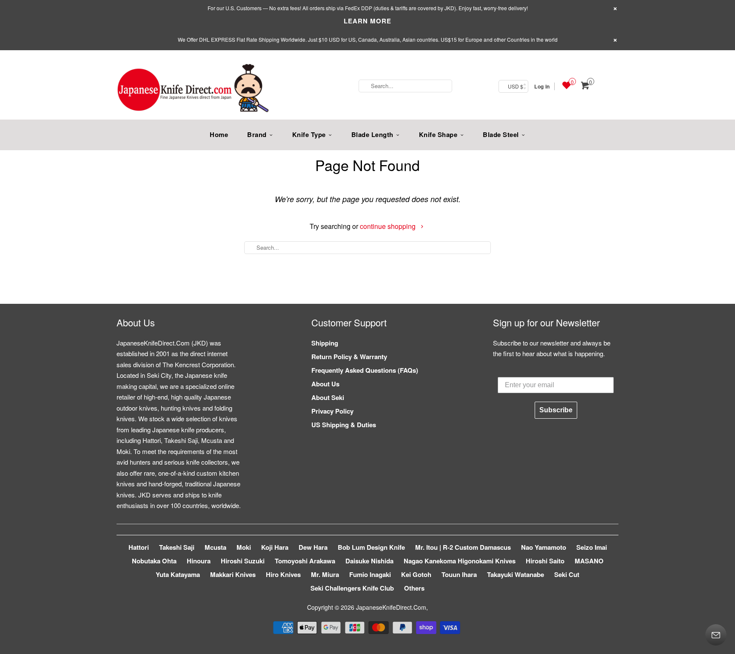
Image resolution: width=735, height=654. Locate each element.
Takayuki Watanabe (515, 574)
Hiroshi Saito (545, 560)
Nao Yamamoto (543, 547)
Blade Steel (501, 134)
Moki (243, 547)
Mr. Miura (325, 574)
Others (414, 588)
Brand (257, 134)
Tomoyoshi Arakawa (305, 560)
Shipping (324, 343)
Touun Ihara (459, 574)
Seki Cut (566, 574)
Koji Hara (274, 547)
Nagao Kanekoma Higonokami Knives (460, 560)
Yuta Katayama (178, 574)
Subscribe (556, 410)
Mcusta (215, 547)
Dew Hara (313, 547)
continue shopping (388, 226)
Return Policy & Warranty (349, 356)
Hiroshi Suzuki (243, 560)
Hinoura (199, 560)
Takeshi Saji (176, 547)
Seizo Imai (591, 547)
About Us (325, 383)
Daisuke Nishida (369, 560)
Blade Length (372, 134)
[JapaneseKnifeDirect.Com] (193, 89)
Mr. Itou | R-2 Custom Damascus (463, 547)
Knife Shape (438, 134)
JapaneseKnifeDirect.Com (391, 607)
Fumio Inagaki (370, 574)
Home (219, 134)
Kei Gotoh (416, 574)
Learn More (367, 21)
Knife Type (309, 134)
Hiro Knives (283, 574)
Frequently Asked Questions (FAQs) (364, 370)
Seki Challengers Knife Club (352, 588)
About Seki (327, 397)
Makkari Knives (233, 574)
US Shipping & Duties (343, 424)
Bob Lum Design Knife (371, 547)
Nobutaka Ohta (154, 560)
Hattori (138, 547)
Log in (542, 86)
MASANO (589, 560)
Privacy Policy (332, 411)
